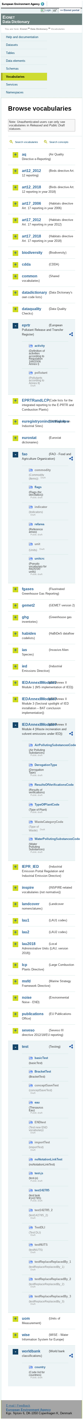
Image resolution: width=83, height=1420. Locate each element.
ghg (25, 617)
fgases (28, 589)
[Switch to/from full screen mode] (55, 10)
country (40, 1367)
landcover (30, 904)
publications (33, 1014)
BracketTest (41, 1071)
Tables (10, 53)
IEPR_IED (30, 867)
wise (26, 1335)
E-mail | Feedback (18, 1405)
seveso (28, 1030)
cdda (26, 264)
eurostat (29, 438)
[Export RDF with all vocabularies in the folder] (71, 335)
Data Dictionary (39, 29)
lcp (24, 965)
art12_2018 (31, 187)
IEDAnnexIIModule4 (35, 724)
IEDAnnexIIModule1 (35, 683)
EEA (24, 4)
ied (24, 666)
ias (24, 650)
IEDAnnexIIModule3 (35, 699)
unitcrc (39, 558)
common (29, 276)
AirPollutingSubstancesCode (41, 745)
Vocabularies (15, 76)
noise (27, 997)
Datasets (12, 45)
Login (48, 10)
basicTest (41, 1058)
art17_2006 (31, 203)
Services (12, 84)
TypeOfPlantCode (41, 804)
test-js (39, 1173)
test (25, 1047)
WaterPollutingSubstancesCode (41, 839)
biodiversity (32, 253)
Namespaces (15, 92)
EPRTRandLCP (35, 400)
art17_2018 (31, 236)
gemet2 (28, 605)
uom (26, 1318)
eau (37, 1102)
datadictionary (34, 292)
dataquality (31, 309)
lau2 (25, 932)
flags (38, 487)
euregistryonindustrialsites (35, 421)
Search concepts (58, 142)
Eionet (23, 29)
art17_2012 (31, 220)
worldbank (31, 1351)
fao (24, 454)
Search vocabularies (26, 142)
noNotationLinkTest (41, 1159)
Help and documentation (22, 37)
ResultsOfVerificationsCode (41, 784)
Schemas (12, 68)
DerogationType (41, 765)
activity (40, 345)
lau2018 (29, 944)
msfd (26, 981)
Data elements (15, 60)
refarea (39, 524)
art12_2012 (31, 171)
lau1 (25, 920)
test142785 (41, 1190)
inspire (28, 887)
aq (24, 154)
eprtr (26, 325)
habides (29, 633)
